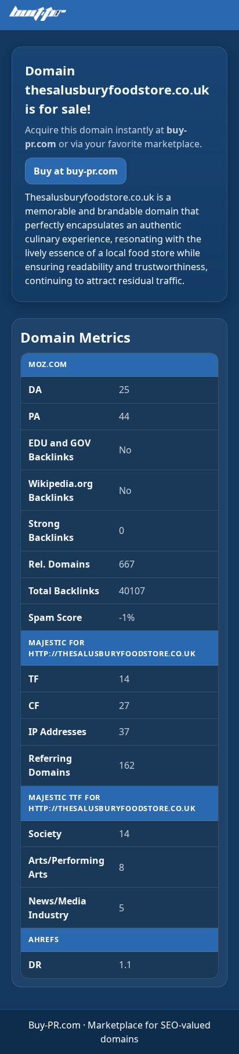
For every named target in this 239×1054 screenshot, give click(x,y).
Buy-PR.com (54, 1025)
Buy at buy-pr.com (76, 171)
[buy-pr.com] (37, 13)
